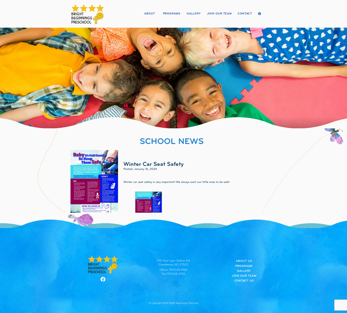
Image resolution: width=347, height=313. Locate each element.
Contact (245, 13)
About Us (244, 261)
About (149, 13)
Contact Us (244, 280)
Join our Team (219, 13)
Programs (171, 13)
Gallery (194, 13)
